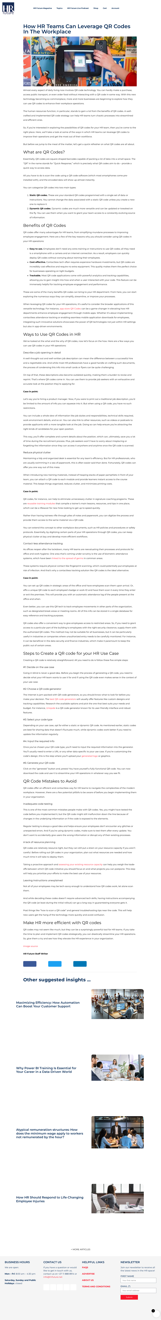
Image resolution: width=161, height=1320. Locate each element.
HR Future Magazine (42, 8)
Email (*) (125, 1286)
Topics (59, 8)
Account (115, 8)
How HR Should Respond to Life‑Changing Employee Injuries (49, 1199)
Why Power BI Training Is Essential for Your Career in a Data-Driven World (46, 1070)
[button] (157, 4)
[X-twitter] (67, 1287)
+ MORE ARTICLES (80, 1249)
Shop (95, 8)
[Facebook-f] (60, 1287)
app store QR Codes (70, 308)
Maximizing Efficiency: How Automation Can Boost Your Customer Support (48, 1004)
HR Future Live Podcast (78, 8)
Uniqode (50, 708)
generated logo (90, 756)
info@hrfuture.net (52, 1277)
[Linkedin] (140, 5)
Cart (105, 8)
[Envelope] (73, 1287)
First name (127, 1276)
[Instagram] (147, 5)
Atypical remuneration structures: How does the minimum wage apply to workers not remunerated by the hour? (49, 1133)
